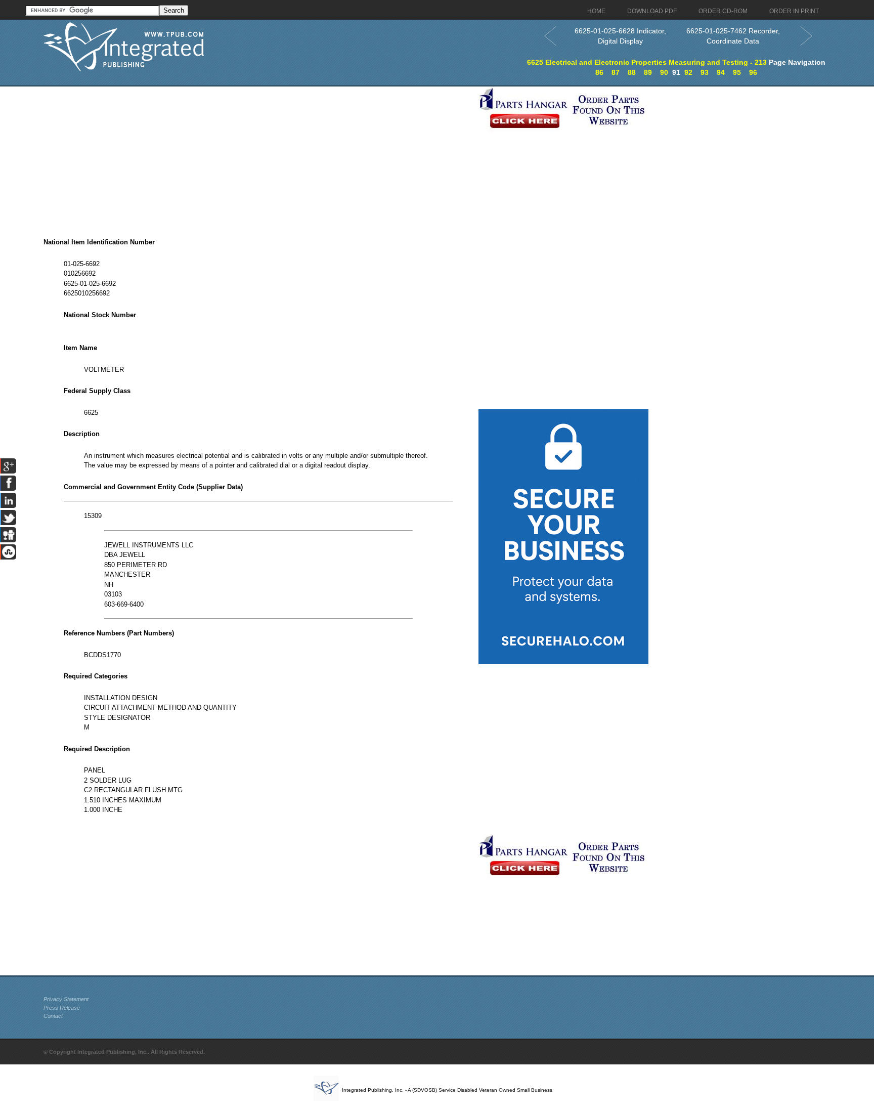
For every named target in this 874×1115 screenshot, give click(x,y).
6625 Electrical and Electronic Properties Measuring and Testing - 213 (647, 62)
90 (664, 72)
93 (705, 72)
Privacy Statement (66, 999)
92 (688, 72)
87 (615, 72)
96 (753, 72)
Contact (53, 1016)
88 (632, 72)
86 (599, 72)
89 (648, 72)
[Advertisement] (258, 157)
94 (721, 72)
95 (737, 72)
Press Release (61, 1008)
